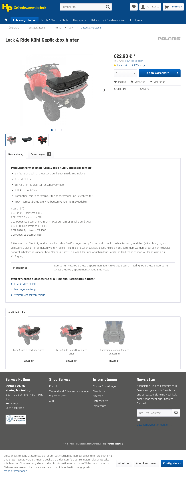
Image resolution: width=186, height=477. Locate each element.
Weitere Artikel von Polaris (29, 295)
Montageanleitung (25, 289)
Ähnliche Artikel (16, 312)
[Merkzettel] (134, 7)
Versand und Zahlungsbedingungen (69, 391)
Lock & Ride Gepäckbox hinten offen (71, 351)
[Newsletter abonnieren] (176, 413)
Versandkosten (115, 444)
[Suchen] (108, 7)
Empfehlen (159, 81)
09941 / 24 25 (15, 386)
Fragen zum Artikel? (25, 284)
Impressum (99, 406)
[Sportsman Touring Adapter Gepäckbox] (114, 333)
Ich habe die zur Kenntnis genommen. (155, 425)
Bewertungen (40, 154)
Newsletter (99, 391)
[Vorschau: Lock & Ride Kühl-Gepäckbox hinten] (11, 140)
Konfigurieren (172, 463)
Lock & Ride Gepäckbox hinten (28, 350)
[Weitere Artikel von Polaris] (169, 43)
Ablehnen (124, 463)
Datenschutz (100, 401)
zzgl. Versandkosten (134, 61)
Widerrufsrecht (57, 396)
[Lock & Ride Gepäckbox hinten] (29, 333)
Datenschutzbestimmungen (153, 425)
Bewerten (140, 81)
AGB (51, 401)
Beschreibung (15, 154)
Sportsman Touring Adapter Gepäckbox (114, 351)
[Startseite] (6, 20)
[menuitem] (86, 7)
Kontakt (53, 386)
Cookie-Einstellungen (105, 386)
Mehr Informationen (15, 471)
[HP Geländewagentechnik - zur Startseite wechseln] (24, 7)
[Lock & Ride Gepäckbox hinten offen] (71, 333)
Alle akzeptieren (146, 463)
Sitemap (98, 396)
